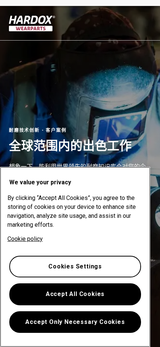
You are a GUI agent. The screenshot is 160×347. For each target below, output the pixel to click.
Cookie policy (25, 238)
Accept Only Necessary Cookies (75, 321)
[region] (75, 257)
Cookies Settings (75, 266)
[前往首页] (32, 23)
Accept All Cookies (75, 293)
